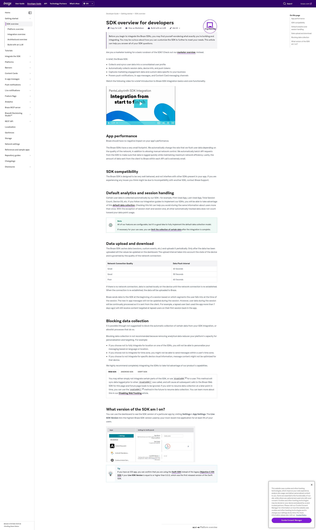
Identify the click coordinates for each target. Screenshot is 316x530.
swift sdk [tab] (142, 372)
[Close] (311, 485)
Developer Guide (112, 14)
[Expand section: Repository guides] (30, 155)
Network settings (12, 144)
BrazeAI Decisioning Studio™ (13, 114)
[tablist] (161, 371)
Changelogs (10, 161)
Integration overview (16, 34)
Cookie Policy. (301, 515)
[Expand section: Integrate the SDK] (30, 56)
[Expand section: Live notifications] (30, 90)
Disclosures (10, 167)
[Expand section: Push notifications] (30, 84)
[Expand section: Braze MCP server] (30, 107)
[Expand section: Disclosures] (30, 166)
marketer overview (186, 52)
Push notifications (13, 85)
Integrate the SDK (12, 56)
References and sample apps (17, 149)
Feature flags (10, 96)
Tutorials (8, 50)
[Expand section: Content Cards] (30, 73)
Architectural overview (17, 39)
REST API (9, 121)
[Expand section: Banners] (30, 67)
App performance (298, 19)
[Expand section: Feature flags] (30, 96)
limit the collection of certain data (166, 229)
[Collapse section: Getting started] (30, 18)
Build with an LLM (15, 44)
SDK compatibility (298, 23)
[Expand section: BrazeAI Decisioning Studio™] (30, 114)
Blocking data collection (300, 37)
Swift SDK (176, 472)
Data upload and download (301, 33)
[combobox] (289, 3)
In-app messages (12, 79)
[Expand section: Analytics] (30, 101)
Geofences (9, 132)
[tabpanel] (162, 386)
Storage (8, 138)
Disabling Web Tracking (130, 393)
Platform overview (16, 29)
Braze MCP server (12, 107)
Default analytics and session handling (299, 28)
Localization (10, 127)
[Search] (284, 3)
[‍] (84, 3)
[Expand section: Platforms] (30, 62)
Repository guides (12, 155)
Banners (8, 67)
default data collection (124, 205)
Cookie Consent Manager (291, 520)
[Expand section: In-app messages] (30, 79)
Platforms (9, 62)
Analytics (9, 102)
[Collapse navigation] (30, 12)
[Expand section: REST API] (30, 121)
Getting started (11, 18)
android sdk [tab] (127, 372)
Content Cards (11, 73)
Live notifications (12, 90)
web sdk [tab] (112, 372)
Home (7, 12)
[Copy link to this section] (176, 22)
